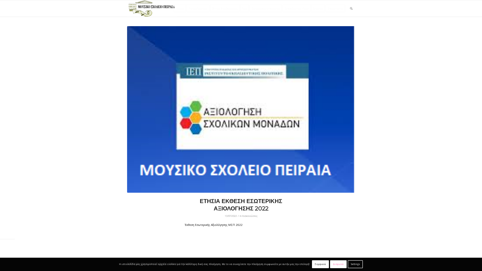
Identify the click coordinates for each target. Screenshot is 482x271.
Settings (355, 264)
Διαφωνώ (338, 264)
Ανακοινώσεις (249, 216)
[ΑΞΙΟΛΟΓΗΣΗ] (241, 109)
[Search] (351, 8)
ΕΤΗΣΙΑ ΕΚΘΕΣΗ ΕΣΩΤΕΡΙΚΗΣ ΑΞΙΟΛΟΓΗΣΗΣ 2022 (241, 205)
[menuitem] (179, 8)
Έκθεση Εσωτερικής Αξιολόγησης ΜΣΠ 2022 (214, 225)
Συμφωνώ (320, 264)
